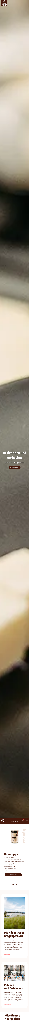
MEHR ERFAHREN (7, 954)
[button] (26, 821)
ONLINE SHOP (14, 821)
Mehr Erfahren (14, 467)
